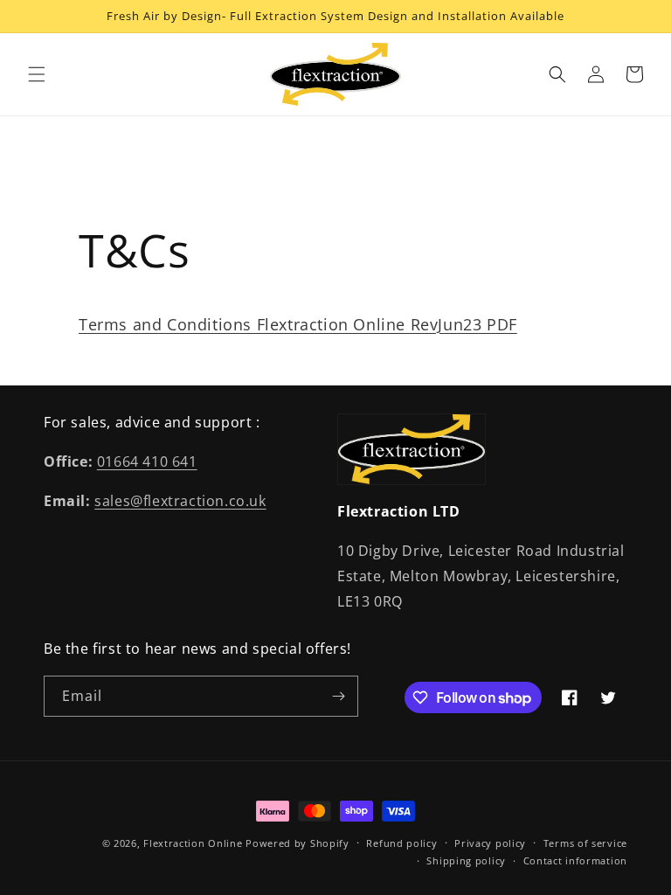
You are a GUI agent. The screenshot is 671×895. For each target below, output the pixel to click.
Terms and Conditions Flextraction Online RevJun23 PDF (298, 324)
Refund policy (401, 843)
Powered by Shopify (297, 843)
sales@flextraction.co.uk (180, 500)
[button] (36, 74)
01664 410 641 (147, 461)
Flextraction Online (194, 843)
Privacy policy (490, 843)
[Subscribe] (338, 696)
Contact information (575, 860)
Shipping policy (466, 860)
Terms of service (585, 843)
